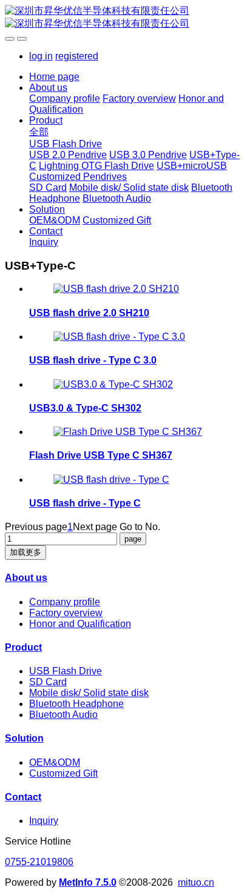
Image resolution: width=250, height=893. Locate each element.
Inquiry (43, 820)
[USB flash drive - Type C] (111, 479)
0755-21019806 (39, 862)
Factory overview (66, 613)
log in (41, 56)
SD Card (48, 682)
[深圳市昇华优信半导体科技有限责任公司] (125, 17)
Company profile (64, 602)
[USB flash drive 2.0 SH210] (116, 289)
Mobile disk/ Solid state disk (89, 693)
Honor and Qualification (80, 624)
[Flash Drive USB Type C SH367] (127, 432)
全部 (39, 132)
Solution (24, 738)
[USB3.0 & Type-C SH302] (113, 384)
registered (76, 56)
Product (23, 647)
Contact (23, 797)
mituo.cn (196, 882)
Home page (54, 76)
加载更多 (25, 552)
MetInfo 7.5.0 (88, 882)
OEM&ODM (54, 762)
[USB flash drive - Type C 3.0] (119, 336)
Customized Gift (63, 773)
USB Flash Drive (65, 671)
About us (26, 578)
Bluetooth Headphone (76, 704)
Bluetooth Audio (63, 714)
